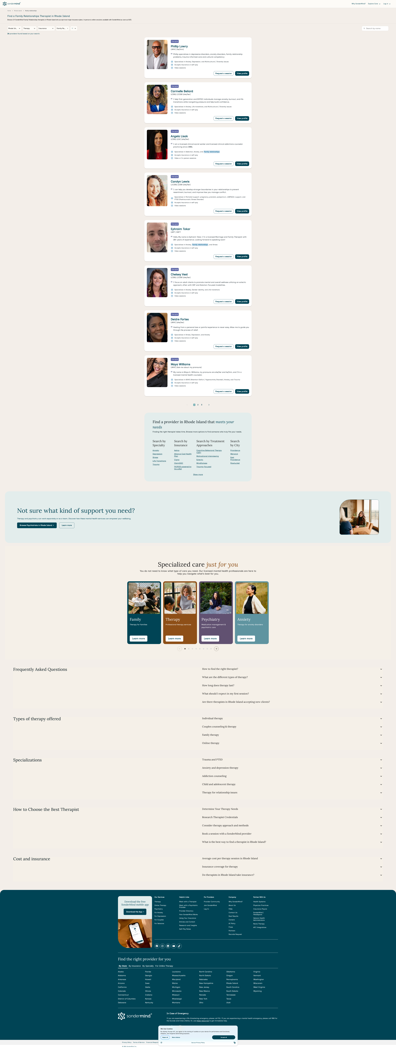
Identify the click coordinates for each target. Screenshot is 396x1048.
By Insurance (135, 966)
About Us (232, 905)
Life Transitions (159, 461)
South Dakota (232, 991)
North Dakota (205, 975)
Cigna (176, 460)
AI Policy (232, 923)
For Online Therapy (164, 966)
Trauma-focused (203, 467)
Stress (155, 457)
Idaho (147, 987)
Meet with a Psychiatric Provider (188, 906)
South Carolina (232, 987)
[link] (198, 57)
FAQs (230, 909)
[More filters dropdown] (73, 28)
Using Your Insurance (187, 918)
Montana (176, 1003)
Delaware (122, 1003)
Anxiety (156, 450)
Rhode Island (232, 983)
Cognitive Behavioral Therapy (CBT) (209, 451)
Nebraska (203, 979)
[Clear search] (67, 28)
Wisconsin (257, 983)
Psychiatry (158, 909)
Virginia (256, 972)
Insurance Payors (260, 909)
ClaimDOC (178, 463)
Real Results (233, 916)
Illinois (148, 991)
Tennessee (230, 995)
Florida (148, 972)
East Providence (235, 458)
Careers (232, 920)
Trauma (156, 464)
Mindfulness (201, 463)
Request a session (223, 73)
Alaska (121, 972)
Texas (228, 999)
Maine (175, 983)
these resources (203, 1021)
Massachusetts (178, 975)
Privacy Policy (126, 1042)
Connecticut (123, 995)
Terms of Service (138, 1042)
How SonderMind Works (188, 914)
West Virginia (259, 987)
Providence (235, 450)
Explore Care (373, 4)
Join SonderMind (210, 905)
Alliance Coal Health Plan (183, 455)
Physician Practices (260, 905)
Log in (386, 4)
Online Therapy (160, 905)
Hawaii (148, 979)
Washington (258, 979)
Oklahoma (230, 972)
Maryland (176, 979)
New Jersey (204, 987)
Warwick (234, 454)
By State (123, 966)
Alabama (122, 975)
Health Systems (259, 902)
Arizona (121, 983)
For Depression (160, 916)
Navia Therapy (259, 924)
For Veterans (159, 923)
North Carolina (205, 972)
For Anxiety (158, 913)
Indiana (148, 995)
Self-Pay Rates (185, 929)
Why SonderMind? (359, 4)
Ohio (201, 1003)
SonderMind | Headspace (258, 913)
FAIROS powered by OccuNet (182, 468)
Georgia (148, 975)
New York (203, 999)
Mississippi (177, 999)
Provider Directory (186, 911)
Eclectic (199, 460)
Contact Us (233, 913)
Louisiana (176, 972)
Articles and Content (187, 922)
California (122, 987)
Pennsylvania (232, 979)
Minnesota (176, 991)
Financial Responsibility (154, 1042)
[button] (37, 525)
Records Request (235, 934)
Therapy (157, 902)
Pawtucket (235, 463)
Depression (157, 454)
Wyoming (257, 991)
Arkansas (122, 979)
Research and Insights (188, 925)
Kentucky (149, 1003)
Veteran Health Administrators (259, 919)
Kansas (148, 999)
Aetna (176, 450)
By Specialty (148, 966)
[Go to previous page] (187, 405)
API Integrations (259, 927)
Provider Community (212, 902)
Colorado (122, 991)
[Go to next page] (209, 405)
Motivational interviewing (207, 456)
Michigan (176, 987)
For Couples (159, 920)
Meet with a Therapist (187, 902)
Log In (206, 909)
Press (231, 927)
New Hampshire (206, 983)
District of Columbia (127, 999)
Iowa (147, 983)
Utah (228, 1003)
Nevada (202, 995)
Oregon (229, 975)
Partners (232, 931)
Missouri (176, 995)
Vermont (257, 975)
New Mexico (204, 991)
